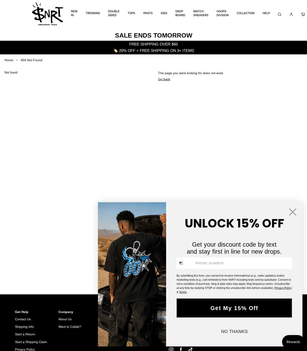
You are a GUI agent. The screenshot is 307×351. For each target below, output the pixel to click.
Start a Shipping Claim (31, 342)
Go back (164, 79)
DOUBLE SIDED (114, 13)
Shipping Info (24, 326)
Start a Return (25, 334)
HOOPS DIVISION (223, 13)
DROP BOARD (180, 13)
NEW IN (74, 13)
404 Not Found (31, 60)
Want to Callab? (69, 326)
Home (9, 60)
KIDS (164, 13)
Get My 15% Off (234, 308)
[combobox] (185, 263)
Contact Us (23, 319)
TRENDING (93, 13)
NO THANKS (234, 331)
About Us (65, 319)
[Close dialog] (293, 212)
